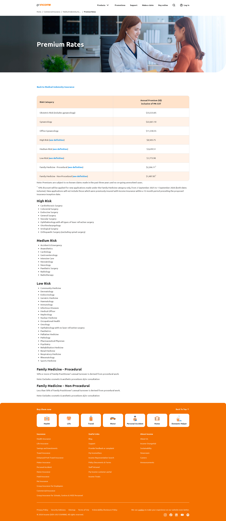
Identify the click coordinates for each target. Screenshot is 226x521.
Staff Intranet (94, 467)
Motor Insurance (43, 462)
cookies (141, 510)
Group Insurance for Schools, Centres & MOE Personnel (60, 495)
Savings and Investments (47, 448)
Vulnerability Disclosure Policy (104, 510)
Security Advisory (58, 510)
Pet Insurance (42, 481)
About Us (144, 439)
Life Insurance (42, 443)
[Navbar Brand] (44, 5)
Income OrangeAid (148, 443)
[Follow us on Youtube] (182, 514)
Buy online (163, 5)
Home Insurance (43, 472)
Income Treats (94, 476)
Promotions (120, 5)
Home (39, 12)
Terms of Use (83, 510)
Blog (90, 439)
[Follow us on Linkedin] (176, 514)
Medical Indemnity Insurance (72, 12)
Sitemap (71, 510)
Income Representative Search (101, 457)
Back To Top (181, 409)
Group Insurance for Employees (50, 486)
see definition (57, 140)
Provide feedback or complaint (101, 448)
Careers (143, 457)
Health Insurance (44, 439)
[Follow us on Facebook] (171, 514)
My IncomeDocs (95, 453)
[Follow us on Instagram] (165, 514)
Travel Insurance (43, 453)
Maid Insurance (43, 476)
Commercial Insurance (52, 12)
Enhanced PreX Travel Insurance (50, 457)
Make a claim (148, 5)
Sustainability (145, 448)
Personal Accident (44, 467)
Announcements (147, 462)
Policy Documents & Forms (100, 462)
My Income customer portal (100, 472)
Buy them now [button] (44, 409)
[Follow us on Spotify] (187, 514)
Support (133, 5)
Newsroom (144, 453)
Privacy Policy (42, 510)
